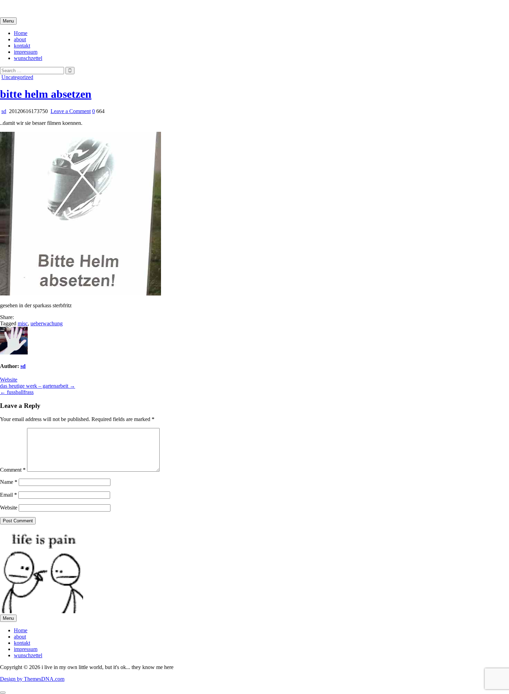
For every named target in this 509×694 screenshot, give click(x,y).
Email (8, 495)
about (20, 39)
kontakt (22, 46)
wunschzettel (28, 58)
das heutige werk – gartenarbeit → (37, 386)
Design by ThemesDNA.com (32, 679)
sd (3, 111)
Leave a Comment (71, 111)
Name (8, 482)
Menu (8, 21)
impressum (25, 52)
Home (20, 33)
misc (23, 323)
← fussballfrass (17, 392)
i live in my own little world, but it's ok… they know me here (66, 8)
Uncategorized (17, 77)
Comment (13, 470)
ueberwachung (46, 323)
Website (8, 380)
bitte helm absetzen (45, 94)
